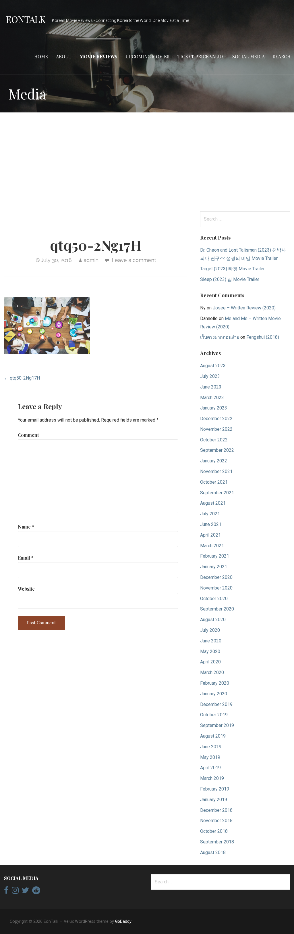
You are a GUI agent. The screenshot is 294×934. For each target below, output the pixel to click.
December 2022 (216, 418)
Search (282, 56)
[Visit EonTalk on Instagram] (15, 891)
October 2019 (214, 714)
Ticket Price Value (200, 56)
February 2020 (214, 683)
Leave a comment (134, 260)
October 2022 (214, 440)
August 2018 (213, 852)
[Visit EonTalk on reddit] (36, 891)
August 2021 (213, 503)
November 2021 (216, 471)
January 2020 (213, 693)
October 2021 (214, 482)
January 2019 (213, 799)
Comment (28, 435)
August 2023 (213, 365)
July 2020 (210, 630)
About (63, 56)
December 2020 (216, 577)
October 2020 (214, 598)
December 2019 (216, 704)
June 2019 (210, 746)
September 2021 (217, 492)
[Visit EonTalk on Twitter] (25, 891)
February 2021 (214, 556)
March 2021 (212, 545)
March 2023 (212, 397)
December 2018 (216, 810)
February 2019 (214, 789)
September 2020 (217, 609)
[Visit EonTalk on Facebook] (6, 891)
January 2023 (213, 408)
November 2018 (216, 820)
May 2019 (210, 757)
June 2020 (210, 641)
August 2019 (213, 736)
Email (26, 558)
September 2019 (217, 725)
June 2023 (210, 387)
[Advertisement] (147, 162)
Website (26, 589)
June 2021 (210, 524)
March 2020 (212, 672)
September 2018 (217, 842)
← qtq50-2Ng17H (22, 378)
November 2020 (216, 588)
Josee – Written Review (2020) (244, 308)
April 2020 (210, 662)
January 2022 (213, 461)
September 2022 (217, 450)
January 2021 (213, 566)
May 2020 (210, 651)
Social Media (248, 56)
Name (26, 527)
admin (91, 260)
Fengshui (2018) (262, 337)
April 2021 (210, 535)
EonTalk (25, 19)
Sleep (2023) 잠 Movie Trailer (229, 279)
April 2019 (210, 767)
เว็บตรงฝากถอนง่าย (219, 337)
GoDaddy (123, 921)
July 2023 (210, 376)
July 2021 (210, 513)
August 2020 (213, 619)
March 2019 (212, 778)
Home (41, 56)
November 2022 (216, 429)
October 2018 (214, 831)
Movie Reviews (98, 56)
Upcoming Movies (147, 56)
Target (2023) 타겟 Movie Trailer (232, 268)
